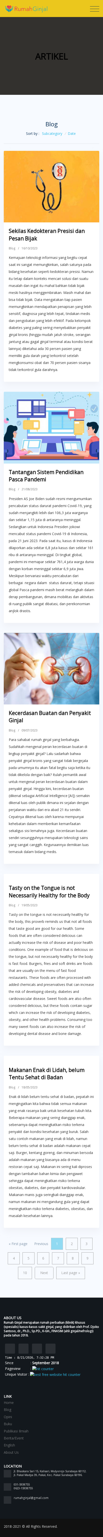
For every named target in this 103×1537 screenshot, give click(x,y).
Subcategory (52, 133)
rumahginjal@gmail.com (31, 1498)
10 (25, 1272)
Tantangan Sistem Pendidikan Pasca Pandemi (46, 476)
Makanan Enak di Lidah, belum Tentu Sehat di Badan (46, 1073)
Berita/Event (14, 1438)
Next (44, 1272)
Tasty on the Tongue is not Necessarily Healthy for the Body (49, 891)
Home (9, 1402)
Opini (8, 1416)
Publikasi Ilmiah (16, 1431)
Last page (70, 1272)
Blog (12, 248)
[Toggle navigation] (94, 9)
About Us (11, 1452)
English (9, 1445)
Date (72, 133)
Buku (8, 1423)
